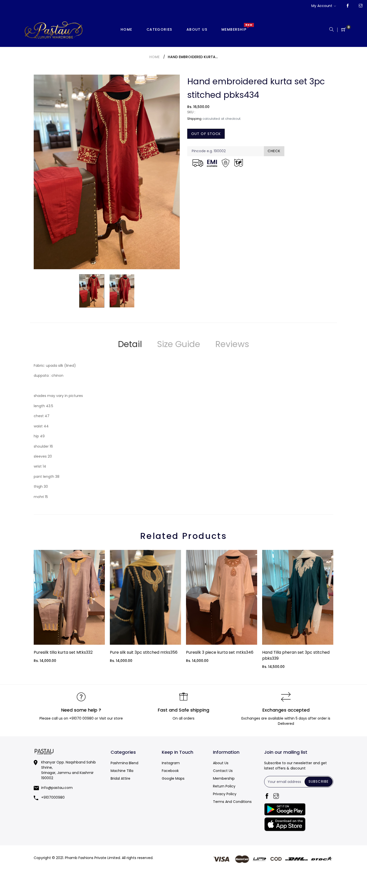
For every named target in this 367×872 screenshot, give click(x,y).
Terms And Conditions (232, 801)
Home (154, 56)
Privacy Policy (224, 793)
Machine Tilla (122, 770)
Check (274, 150)
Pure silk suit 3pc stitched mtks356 (144, 652)
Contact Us (223, 770)
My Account (321, 5)
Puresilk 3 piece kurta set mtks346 (219, 652)
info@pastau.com (57, 787)
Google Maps (173, 778)
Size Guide (178, 344)
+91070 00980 (81, 718)
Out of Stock (206, 133)
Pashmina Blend (124, 762)
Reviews (232, 344)
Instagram (171, 762)
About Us (220, 762)
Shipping (194, 118)
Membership (224, 778)
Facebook (170, 770)
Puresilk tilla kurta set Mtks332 (63, 652)
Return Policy (224, 786)
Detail (130, 344)
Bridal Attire (120, 778)
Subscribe (319, 781)
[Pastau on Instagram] (360, 6)
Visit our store (111, 718)
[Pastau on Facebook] (347, 6)
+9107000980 (53, 797)
